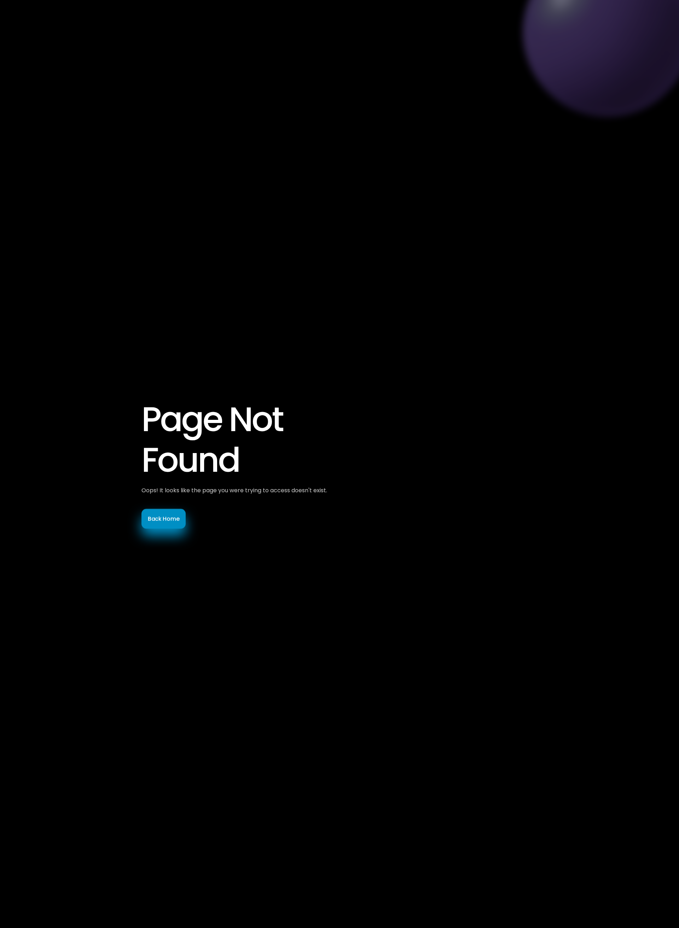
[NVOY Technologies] (148, 21)
